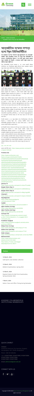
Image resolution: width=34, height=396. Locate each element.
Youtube (12, 374)
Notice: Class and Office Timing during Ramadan (17, 283)
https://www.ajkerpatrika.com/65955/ (12, 208)
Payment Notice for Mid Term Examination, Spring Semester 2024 (15, 275)
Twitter (8, 374)
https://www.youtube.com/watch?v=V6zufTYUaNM (15, 185)
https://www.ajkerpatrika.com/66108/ (12, 212)
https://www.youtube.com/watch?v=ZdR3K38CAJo (15, 189)
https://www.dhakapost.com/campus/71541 (14, 231)
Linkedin (16, 374)
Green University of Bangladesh (21, 391)
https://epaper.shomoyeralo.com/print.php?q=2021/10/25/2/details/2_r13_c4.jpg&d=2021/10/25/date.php (14, 217)
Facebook (3, 374)
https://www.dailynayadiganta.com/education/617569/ (10, 200)
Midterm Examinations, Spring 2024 (13, 267)
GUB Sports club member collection (13, 260)
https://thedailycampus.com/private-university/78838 (16, 235)
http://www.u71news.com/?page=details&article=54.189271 (11, 242)
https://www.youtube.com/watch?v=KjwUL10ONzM (16, 196)
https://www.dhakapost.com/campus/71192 (14, 228)
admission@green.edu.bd (12, 362)
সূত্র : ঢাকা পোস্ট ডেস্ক (6, 145)
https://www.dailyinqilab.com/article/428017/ (14, 205)
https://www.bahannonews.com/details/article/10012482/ (10, 239)
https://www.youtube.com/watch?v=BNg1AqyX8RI (15, 192)
